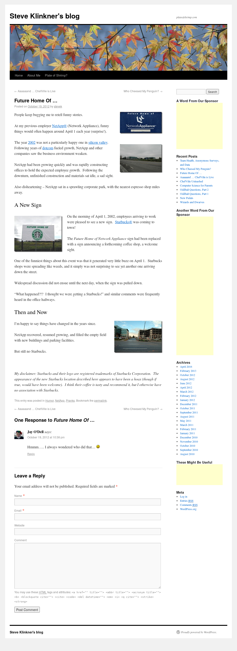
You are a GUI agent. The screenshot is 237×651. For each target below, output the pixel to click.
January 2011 (187, 433)
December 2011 (188, 404)
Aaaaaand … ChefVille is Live (35, 91)
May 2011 (185, 420)
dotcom (47, 147)
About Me (33, 75)
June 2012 (185, 383)
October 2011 (187, 408)
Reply (31, 454)
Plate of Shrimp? (56, 75)
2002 (31, 142)
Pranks (70, 400)
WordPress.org (188, 509)
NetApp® (59, 125)
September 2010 (189, 450)
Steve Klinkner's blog (45, 16)
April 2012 (186, 387)
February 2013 (188, 371)
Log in (183, 496)
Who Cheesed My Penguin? (143, 91)
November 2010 (189, 441)
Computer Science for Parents (196, 185)
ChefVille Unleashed (191, 181)
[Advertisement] (199, 126)
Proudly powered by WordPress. (199, 632)
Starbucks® (123, 221)
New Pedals (186, 198)
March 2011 (186, 425)
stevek (58, 106)
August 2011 (187, 416)
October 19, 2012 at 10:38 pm (46, 437)
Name (18, 496)
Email (18, 510)
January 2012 (187, 400)
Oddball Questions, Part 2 (194, 189)
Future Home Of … (191, 173)
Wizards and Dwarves (192, 202)
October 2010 (187, 445)
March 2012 (186, 391)
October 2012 (187, 375)
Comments (189, 505)
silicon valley (97, 142)
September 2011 (189, 412)
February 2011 (188, 429)
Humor (49, 400)
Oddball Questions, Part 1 (194, 194)
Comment (20, 540)
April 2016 (186, 366)
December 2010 (188, 437)
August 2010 (187, 454)
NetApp (60, 400)
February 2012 (188, 395)
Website (19, 525)
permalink (100, 400)
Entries (186, 500)
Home (19, 75)
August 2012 (187, 379)
